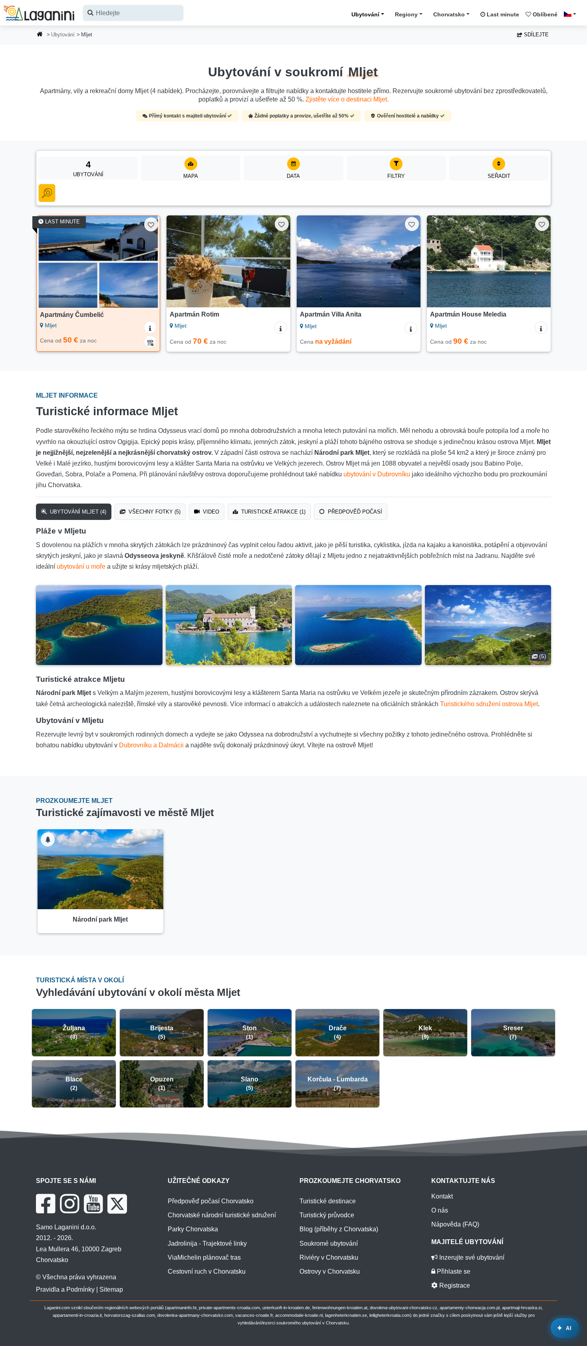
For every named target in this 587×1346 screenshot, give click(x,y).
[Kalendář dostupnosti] (150, 341)
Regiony (406, 14)
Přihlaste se (452, 1271)
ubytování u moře (81, 566)
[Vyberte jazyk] (572, 14)
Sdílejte (535, 35)
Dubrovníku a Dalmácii (151, 745)
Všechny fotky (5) (153, 512)
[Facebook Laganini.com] (45, 1204)
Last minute (502, 14)
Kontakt (442, 1196)
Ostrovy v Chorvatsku (329, 1271)
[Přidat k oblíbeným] (151, 224)
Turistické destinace (327, 1201)
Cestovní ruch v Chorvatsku (207, 1271)
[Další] (146, 262)
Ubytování (365, 14)
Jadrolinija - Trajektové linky (207, 1243)
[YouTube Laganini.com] (93, 1204)
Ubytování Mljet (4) (77, 512)
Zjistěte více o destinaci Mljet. (347, 99)
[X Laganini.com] (117, 1204)
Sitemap (111, 1289)
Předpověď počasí (354, 512)
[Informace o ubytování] (150, 327)
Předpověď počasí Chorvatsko (211, 1201)
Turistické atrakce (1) (272, 512)
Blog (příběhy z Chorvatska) (338, 1229)
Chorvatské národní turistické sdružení (222, 1215)
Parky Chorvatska (193, 1229)
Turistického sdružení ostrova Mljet (489, 704)
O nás (439, 1210)
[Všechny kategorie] (47, 193)
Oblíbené (544, 14)
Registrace (454, 1285)
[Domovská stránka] (40, 35)
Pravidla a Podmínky (65, 1289)
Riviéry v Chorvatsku (328, 1257)
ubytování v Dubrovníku (376, 474)
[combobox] (133, 13)
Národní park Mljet (100, 919)
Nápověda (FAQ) (455, 1224)
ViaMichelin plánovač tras (204, 1257)
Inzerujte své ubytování (471, 1257)
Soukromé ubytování (328, 1243)
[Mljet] (99, 625)
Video (210, 512)
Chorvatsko (449, 14)
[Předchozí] (50, 262)
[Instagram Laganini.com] (69, 1204)
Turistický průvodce (326, 1215)
